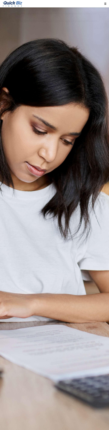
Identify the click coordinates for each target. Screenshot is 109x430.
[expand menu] (105, 3)
